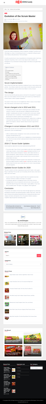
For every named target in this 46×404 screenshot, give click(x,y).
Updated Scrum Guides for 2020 (11, 78)
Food (19, 376)
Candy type (8, 338)
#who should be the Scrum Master (21, 21)
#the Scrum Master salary (10, 21)
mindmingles (10, 19)
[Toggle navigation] (4, 2)
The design (7, 72)
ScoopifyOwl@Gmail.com (23, 402)
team (25, 161)
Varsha (9, 241)
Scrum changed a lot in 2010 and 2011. (12, 73)
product (25, 151)
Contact (19, 370)
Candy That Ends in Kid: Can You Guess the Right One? (32, 341)
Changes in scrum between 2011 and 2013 (13, 75)
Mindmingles (33, 400)
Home (19, 367)
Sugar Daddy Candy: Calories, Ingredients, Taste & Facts (13, 341)
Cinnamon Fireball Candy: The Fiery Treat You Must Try (13, 354)
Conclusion (7, 79)
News (19, 373)
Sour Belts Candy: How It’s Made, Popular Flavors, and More (31, 353)
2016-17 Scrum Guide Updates (11, 76)
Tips (6, 13)
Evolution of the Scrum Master (20, 16)
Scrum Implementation (9, 70)
